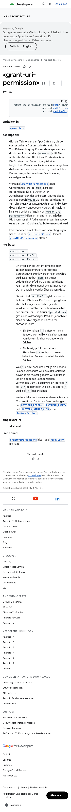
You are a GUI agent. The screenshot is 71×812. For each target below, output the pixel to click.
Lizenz (23, 787)
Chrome (7, 759)
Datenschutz (9, 582)
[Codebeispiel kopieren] (66, 101)
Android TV (8, 622)
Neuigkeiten (9, 536)
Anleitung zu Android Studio (17, 682)
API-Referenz (10, 693)
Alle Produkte (10, 775)
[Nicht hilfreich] (29, 66)
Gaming (7, 561)
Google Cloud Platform (15, 770)
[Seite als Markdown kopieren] (54, 83)
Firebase (7, 765)
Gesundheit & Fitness (14, 572)
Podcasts (7, 547)
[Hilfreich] (24, 66)
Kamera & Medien (12, 577)
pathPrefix (60, 111)
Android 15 (8, 647)
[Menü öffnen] (5, 4)
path (56, 104)
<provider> (17, 128)
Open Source (10, 531)
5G (4, 587)
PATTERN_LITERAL (32, 405)
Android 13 (8, 657)
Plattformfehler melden (15, 717)
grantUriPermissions (34, 183)
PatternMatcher (27, 413)
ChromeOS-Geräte (13, 612)
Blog (5, 542)
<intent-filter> (39, 234)
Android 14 (8, 652)
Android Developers (12, 60)
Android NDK (9, 703)
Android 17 (8, 636)
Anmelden (61, 3)
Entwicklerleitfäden (13, 687)
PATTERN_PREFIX (56, 405)
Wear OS (7, 607)
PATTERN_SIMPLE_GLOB (35, 409)
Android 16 (8, 642)
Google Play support (13, 728)
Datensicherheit (11, 526)
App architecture (17, 16)
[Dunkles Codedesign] (62, 101)
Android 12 (8, 663)
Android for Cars (11, 617)
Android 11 (8, 668)
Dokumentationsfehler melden (19, 722)
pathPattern (60, 108)
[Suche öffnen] (44, 4)
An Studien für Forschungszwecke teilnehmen (27, 733)
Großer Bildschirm (12, 601)
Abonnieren (58, 795)
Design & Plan (32, 60)
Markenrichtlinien (39, 787)
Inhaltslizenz (34, 475)
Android (7, 515)
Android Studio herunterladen (18, 698)
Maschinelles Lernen (13, 566)
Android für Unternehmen (16, 521)
